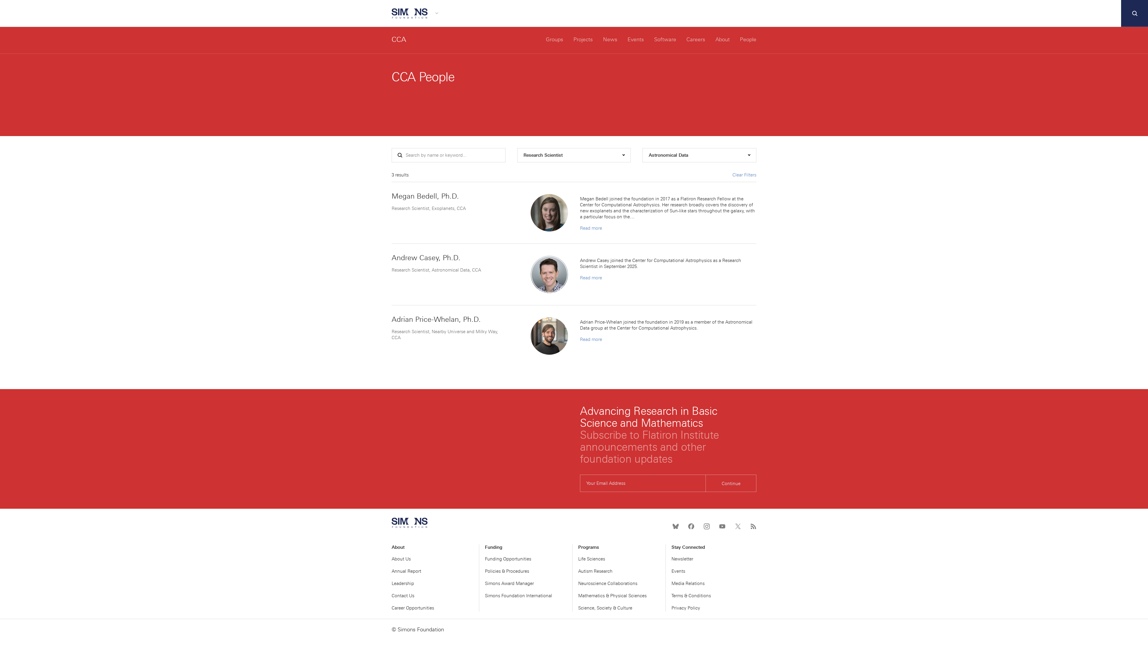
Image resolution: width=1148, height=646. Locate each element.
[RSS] (753, 526)
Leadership (403, 583)
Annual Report (406, 571)
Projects (583, 39)
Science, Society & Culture (605, 608)
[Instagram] (707, 526)
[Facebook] (691, 526)
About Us (401, 559)
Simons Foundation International (518, 595)
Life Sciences (591, 559)
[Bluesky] (676, 526)
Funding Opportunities (508, 559)
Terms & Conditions (691, 595)
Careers (695, 39)
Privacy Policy (685, 608)
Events (636, 39)
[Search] (1134, 13)
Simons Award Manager (509, 583)
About (722, 39)
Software (665, 39)
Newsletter (682, 559)
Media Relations (688, 583)
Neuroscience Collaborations (607, 583)
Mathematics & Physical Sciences (612, 595)
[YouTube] (722, 526)
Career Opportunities (413, 608)
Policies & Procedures (507, 571)
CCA (399, 39)
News (610, 39)
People (748, 39)
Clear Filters (744, 175)
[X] (738, 526)
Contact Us (403, 595)
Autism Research (595, 571)
